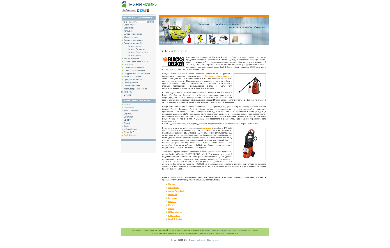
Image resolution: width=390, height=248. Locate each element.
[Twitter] (141, 10)
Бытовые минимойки (133, 34)
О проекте (128, 95)
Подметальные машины (134, 71)
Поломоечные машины (134, 67)
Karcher (127, 105)
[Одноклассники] (144, 10)
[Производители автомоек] (138, 102)
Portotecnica (129, 108)
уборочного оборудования (216, 76)
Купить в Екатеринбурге (135, 52)
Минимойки (129, 28)
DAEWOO (128, 114)
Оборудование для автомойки (137, 74)
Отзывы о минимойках (133, 40)
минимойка (206, 128)
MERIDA (127, 120)
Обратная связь (212, 240)
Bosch (126, 126)
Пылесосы (128, 64)
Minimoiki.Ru (176, 177)
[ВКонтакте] (138, 10)
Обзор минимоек (131, 37)
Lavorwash (128, 117)
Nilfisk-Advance (130, 129)
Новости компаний (132, 86)
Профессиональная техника (136, 61)
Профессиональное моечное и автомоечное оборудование (224, 230)
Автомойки (128, 31)
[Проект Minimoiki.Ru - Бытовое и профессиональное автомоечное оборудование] (214, 44)
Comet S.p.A (129, 132)
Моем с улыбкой (131, 83)
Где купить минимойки (133, 43)
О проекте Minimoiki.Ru (197, 240)
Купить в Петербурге (133, 49)
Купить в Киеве (131, 55)
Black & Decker (175, 219)
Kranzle (127, 123)
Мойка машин (130, 25)
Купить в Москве (131, 46)
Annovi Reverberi (131, 111)
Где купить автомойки (133, 80)
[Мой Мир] (147, 10)
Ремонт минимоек (131, 58)
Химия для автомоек (133, 77)
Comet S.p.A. (174, 216)
